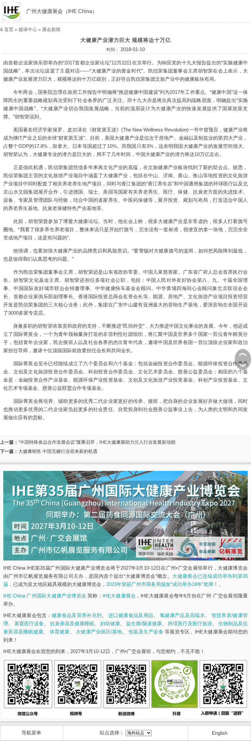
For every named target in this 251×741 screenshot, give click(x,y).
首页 (8, 29)
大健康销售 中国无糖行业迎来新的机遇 (57, 451)
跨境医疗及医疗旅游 (190, 623)
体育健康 (60, 631)
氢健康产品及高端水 (182, 615)
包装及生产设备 (145, 631)
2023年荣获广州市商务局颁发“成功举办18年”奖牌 (159, 584)
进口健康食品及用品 (130, 615)
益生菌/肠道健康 (144, 623)
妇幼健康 (110, 623)
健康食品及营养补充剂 (77, 615)
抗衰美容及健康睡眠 (72, 623)
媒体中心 (28, 29)
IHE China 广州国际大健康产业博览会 (44, 595)
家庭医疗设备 (29, 623)
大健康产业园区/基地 (99, 631)
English (219, 733)
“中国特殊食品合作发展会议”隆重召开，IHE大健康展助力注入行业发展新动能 (97, 442)
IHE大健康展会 (119, 595)
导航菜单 (31, 732)
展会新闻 (51, 29)
